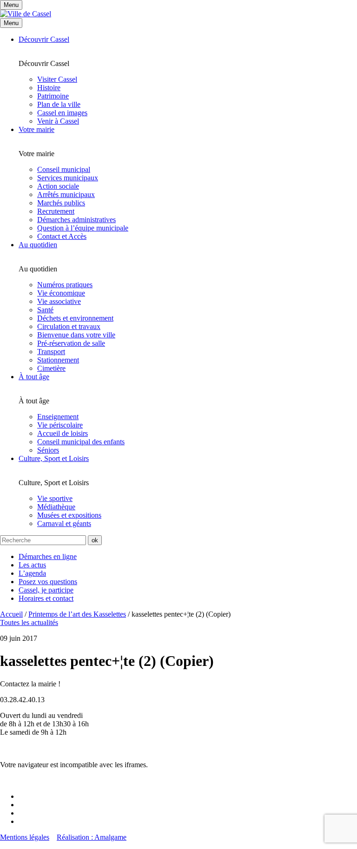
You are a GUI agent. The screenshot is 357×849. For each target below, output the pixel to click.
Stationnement (58, 360)
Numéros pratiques (65, 285)
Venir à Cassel (58, 121)
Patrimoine (53, 96)
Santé (45, 310)
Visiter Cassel (57, 79)
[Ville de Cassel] (25, 14)
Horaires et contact (46, 598)
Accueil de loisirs (62, 433)
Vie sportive (55, 498)
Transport (51, 351)
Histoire (48, 88)
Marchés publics (61, 203)
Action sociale (58, 186)
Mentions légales (24, 837)
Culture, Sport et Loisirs (54, 458)
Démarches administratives (76, 220)
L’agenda (32, 573)
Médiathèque (56, 507)
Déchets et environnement (75, 318)
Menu (11, 23)
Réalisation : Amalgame (91, 837)
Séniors (48, 450)
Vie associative (59, 301)
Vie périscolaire (60, 425)
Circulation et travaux (68, 326)
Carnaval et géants (64, 523)
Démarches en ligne (48, 556)
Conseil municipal (63, 169)
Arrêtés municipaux (66, 194)
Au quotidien (38, 245)
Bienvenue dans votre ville (76, 335)
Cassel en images (62, 113)
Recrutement (55, 211)
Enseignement (58, 417)
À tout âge (34, 377)
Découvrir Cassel (44, 39)
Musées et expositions (69, 515)
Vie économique (61, 293)
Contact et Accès (61, 236)
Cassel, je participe (46, 590)
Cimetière (51, 368)
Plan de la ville (58, 104)
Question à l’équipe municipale (82, 228)
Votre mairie (36, 129)
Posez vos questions (48, 582)
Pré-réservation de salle (71, 343)
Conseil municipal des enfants (81, 442)
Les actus (32, 565)
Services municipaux (67, 178)
